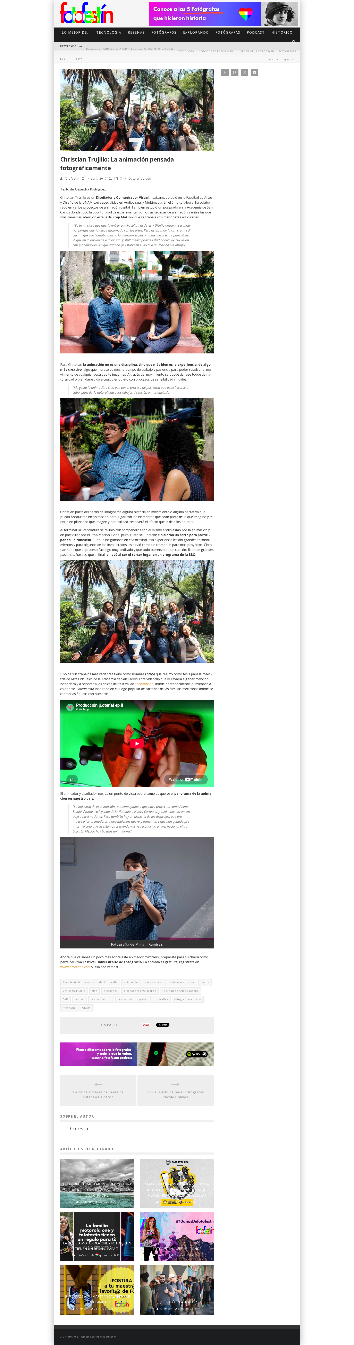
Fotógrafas (228, 32)
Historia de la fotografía (256, 51)
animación (131, 982)
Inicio (63, 59)
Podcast (256, 32)
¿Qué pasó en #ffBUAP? (177, 1302)
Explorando (196, 32)
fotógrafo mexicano (187, 999)
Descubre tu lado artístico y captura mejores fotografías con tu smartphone (97, 1189)
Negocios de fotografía (216, 51)
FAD (65, 999)
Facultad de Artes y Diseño (180, 991)
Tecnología (108, 32)
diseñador (111, 991)
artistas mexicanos (182, 982)
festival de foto (101, 999)
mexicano (69, 1007)
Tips (270, 59)
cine (94, 991)
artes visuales (153, 982)
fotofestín (86, 1201)
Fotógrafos (164, 32)
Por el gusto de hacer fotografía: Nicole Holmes (175, 1094)
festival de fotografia (132, 999)
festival (79, 999)
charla (205, 982)
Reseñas (136, 32)
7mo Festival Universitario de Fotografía (90, 982)
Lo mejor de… (76, 32)
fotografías (160, 999)
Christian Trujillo (74, 991)
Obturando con (139, 178)
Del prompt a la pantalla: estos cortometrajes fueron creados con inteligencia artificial (151, 48)
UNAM (86, 1007)
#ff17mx (120, 178)
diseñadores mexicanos (140, 991)
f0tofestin (71, 178)
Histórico (282, 32)
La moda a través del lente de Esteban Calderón (98, 1094)
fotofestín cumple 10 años (177, 1248)
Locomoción (144, 684)
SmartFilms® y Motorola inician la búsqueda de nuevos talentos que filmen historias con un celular (177, 1189)
